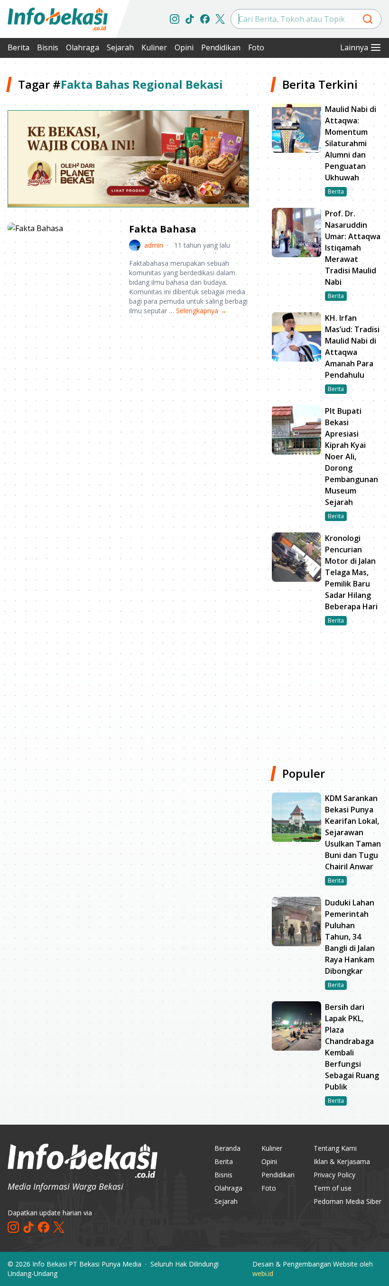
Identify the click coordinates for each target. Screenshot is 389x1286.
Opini (184, 47)
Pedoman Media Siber (347, 1201)
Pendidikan (221, 47)
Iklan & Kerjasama (342, 1161)
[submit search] (367, 19)
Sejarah (120, 47)
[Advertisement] (128, 397)
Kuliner (154, 47)
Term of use (333, 1188)
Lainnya (354, 47)
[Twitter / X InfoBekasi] (220, 19)
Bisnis (47, 47)
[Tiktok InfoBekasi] (189, 19)
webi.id (262, 1273)
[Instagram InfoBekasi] (174, 19)
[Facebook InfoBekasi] (205, 19)
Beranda (227, 1148)
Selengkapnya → (201, 310)
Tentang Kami (335, 1148)
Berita (18, 47)
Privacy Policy (334, 1174)
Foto (256, 47)
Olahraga (82, 47)
